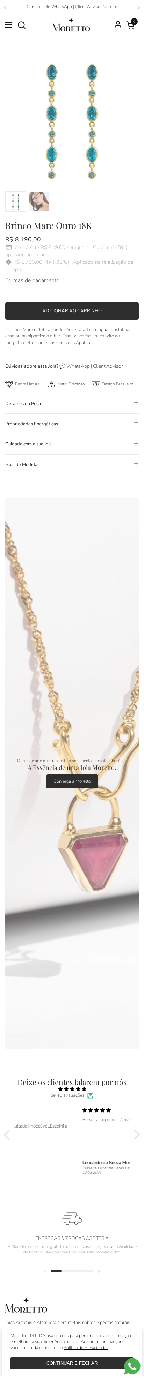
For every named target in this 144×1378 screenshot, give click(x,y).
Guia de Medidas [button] (22, 465)
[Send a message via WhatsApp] (132, 1366)
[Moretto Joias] (71, 25)
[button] (21, 25)
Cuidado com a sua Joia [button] (28, 444)
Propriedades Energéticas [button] (31, 424)
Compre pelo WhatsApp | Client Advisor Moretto (72, 7)
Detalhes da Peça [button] (23, 403)
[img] (72, 1089)
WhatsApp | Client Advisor (94, 366)
